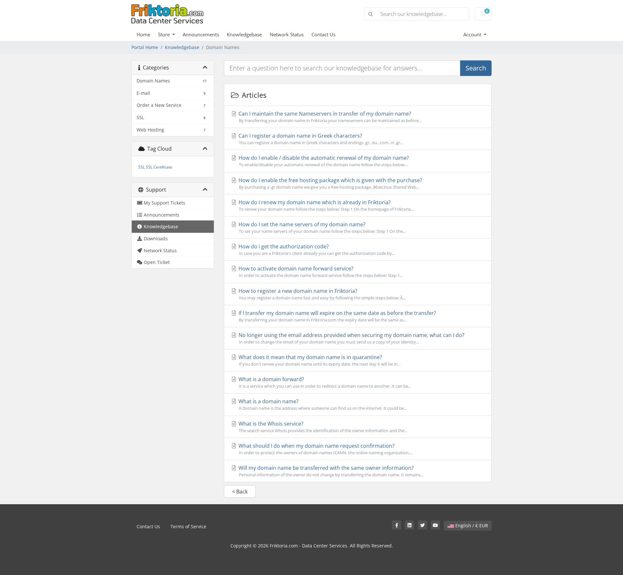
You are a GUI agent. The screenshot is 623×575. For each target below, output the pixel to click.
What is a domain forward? (324, 382)
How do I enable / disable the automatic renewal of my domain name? (323, 161)
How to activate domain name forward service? (320, 271)
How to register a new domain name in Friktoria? (321, 294)
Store (164, 34)
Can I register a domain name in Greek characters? (320, 138)
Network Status (287, 34)
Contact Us (324, 34)
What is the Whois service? (322, 426)
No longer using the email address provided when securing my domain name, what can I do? (350, 338)
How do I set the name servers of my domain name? (321, 227)
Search (476, 68)
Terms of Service (188, 526)
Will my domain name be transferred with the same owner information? (330, 471)
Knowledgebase (244, 34)
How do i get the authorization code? (316, 249)
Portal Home (144, 47)
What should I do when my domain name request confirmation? (324, 449)
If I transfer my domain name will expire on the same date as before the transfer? (336, 316)
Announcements (201, 34)
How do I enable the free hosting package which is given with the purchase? (329, 183)
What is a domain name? (322, 404)
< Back (240, 491)
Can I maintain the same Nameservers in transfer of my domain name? (329, 116)
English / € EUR (471, 525)
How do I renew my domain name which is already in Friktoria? (325, 205)
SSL (141, 167)
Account (473, 34)
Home (143, 34)
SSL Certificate (159, 167)
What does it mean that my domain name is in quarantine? (318, 360)
